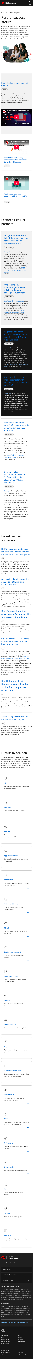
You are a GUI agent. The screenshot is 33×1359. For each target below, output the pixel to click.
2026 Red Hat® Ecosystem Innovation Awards (15, 270)
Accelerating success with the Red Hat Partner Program (14, 718)
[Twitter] (15, 1263)
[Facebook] (10, 1263)
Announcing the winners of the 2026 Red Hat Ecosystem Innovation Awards (15, 582)
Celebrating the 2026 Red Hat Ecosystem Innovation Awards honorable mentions (15, 641)
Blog (3, 558)
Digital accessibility (22, 1354)
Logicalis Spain (8, 348)
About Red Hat (4, 1335)
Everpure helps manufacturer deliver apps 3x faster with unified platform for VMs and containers (16, 477)
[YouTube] (6, 1263)
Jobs (19, 1335)
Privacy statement (5, 1352)
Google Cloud (8, 252)
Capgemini (7, 393)
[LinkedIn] (2, 1263)
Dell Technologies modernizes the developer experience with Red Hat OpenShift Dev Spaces (15, 552)
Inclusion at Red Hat (5, 1341)
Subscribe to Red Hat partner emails (14, 1323)
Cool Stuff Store (21, 1341)
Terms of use (20, 1352)
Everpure (7, 491)
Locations (20, 1337)
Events (2, 1337)
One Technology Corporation (14, 301)
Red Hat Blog (20, 1339)
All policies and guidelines (7, 1354)
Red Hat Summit (5, 1343)
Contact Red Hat (5, 1339)
